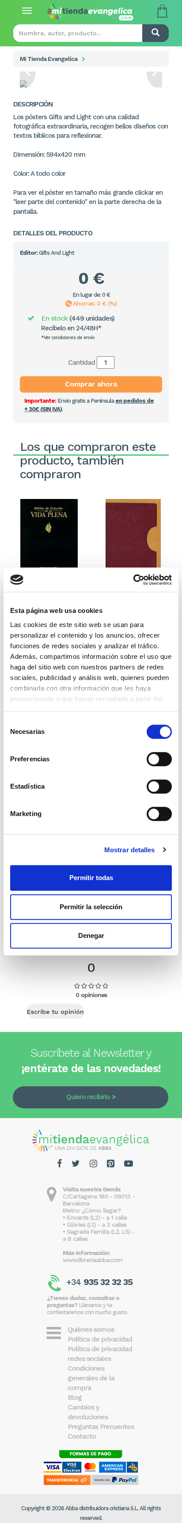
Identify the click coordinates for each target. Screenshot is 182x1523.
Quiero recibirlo (88, 1097)
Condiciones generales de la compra (91, 1378)
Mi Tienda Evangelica (48, 58)
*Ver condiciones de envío (68, 337)
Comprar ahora (91, 384)
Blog (75, 1397)
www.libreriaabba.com (92, 1259)
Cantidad (81, 362)
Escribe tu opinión (55, 1011)
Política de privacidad (100, 1339)
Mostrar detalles (129, 850)
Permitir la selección (91, 907)
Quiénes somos (91, 1329)
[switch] (159, 759)
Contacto (82, 1436)
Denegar (91, 935)
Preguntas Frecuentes (101, 1426)
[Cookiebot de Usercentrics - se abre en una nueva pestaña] (133, 580)
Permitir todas (91, 877)
